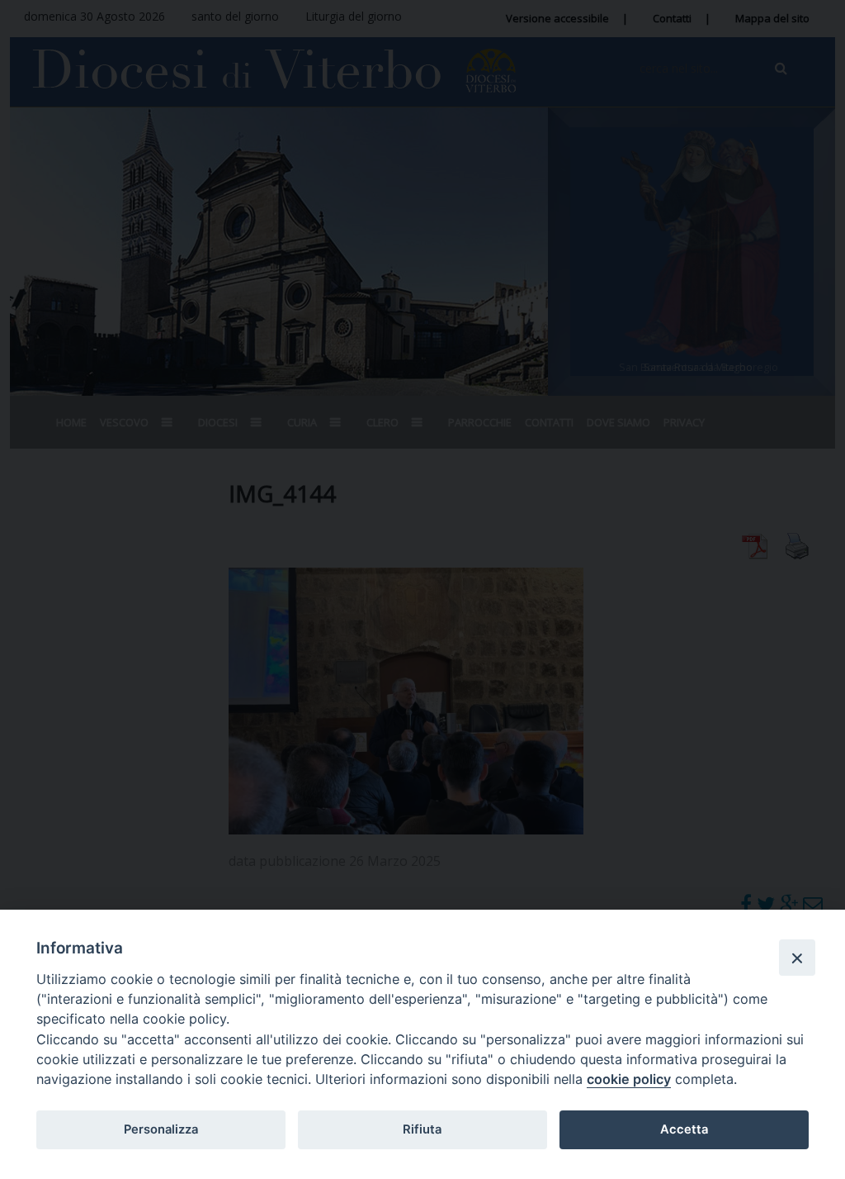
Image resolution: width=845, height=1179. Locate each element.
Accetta (684, 1129)
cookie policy (629, 1079)
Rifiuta (422, 1129)
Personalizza (161, 1129)
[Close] (797, 957)
